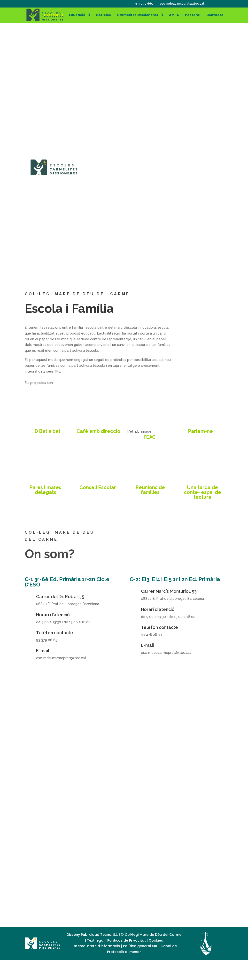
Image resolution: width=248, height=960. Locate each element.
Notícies (103, 15)
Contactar (174, 232)
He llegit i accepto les (90, 850)
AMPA (174, 15)
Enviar (193, 863)
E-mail (42, 650)
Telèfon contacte (54, 632)
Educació (77, 15)
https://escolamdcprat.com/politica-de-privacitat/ (95, 901)
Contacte (214, 15)
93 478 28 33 (60, 265)
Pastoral (192, 15)
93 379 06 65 (60, 230)
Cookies (156, 940)
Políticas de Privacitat (126, 940)
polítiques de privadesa (108, 850)
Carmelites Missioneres (137, 15)
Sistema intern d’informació (96, 946)
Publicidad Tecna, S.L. (99, 934)
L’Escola (51, 15)
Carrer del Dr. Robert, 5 (60, 596)
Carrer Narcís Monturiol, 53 (169, 591)
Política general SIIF (140, 946)
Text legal (96, 940)
